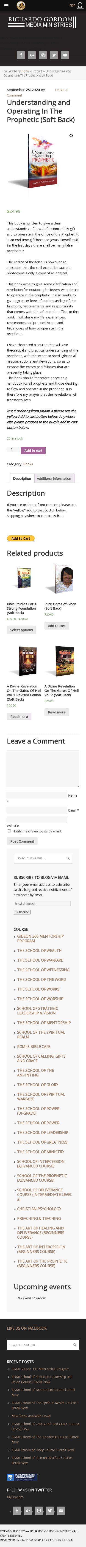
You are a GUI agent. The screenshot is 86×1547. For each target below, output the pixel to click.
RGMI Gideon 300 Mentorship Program (40, 1369)
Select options (21, 629)
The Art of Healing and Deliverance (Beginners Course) (40, 1233)
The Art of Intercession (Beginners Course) (41, 1249)
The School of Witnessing (43, 969)
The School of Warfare (40, 960)
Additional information (54, 478)
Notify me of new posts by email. (37, 831)
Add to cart (33, 450)
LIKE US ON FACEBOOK (27, 1328)
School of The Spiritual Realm (41, 1034)
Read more (19, 716)
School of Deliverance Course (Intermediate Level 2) (44, 1194)
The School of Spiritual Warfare (41, 1096)
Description (22, 478)
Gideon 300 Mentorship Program (40, 938)
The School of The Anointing (35, 1073)
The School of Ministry (40, 1151)
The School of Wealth (39, 950)
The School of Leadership (42, 1132)
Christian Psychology (39, 1208)
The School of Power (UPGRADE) (38, 1111)
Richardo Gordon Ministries (0, 22)
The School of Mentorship (44, 1022)
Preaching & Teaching (39, 1218)
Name (72, 795)
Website (13, 825)
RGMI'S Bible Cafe (33, 1046)
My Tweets (15, 1497)
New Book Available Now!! (31, 1416)
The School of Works (38, 989)
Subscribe (22, 912)
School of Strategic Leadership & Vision (37, 1011)
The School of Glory (37, 1084)
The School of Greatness (42, 1142)
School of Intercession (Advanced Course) (41, 1164)
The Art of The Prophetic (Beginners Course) (42, 1263)
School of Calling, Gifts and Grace (41, 1058)
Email (72, 810)
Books (28, 464)
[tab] (22, 478)
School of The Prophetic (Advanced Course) (42, 1178)
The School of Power (38, 1122)
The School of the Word (41, 979)
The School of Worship (40, 998)
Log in (68, 1540)
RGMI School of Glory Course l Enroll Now (42, 1450)
